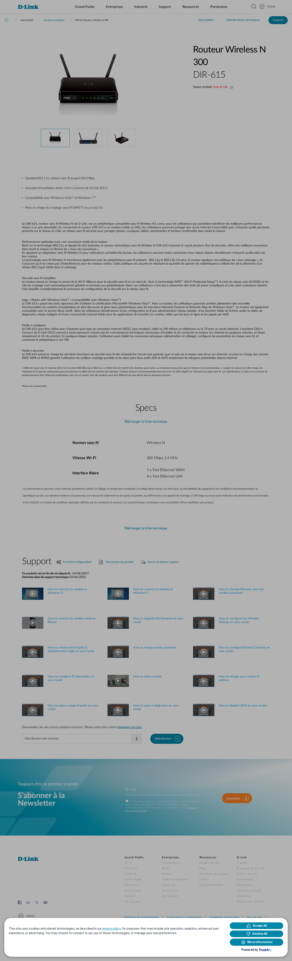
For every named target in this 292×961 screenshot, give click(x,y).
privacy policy (111, 928)
